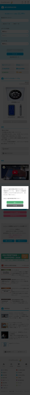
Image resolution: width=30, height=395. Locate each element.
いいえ (15, 205)
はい (15, 202)
